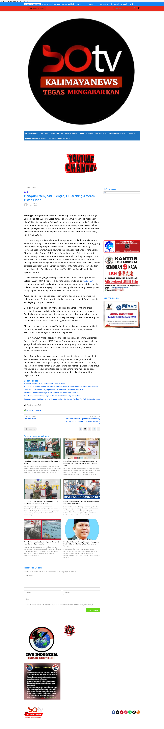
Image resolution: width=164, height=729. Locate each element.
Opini (26, 192)
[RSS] (138, 712)
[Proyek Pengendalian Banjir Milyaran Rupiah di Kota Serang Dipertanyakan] (42, 529)
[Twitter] (117, 712)
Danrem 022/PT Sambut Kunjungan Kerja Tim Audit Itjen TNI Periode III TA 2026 (53, 390)
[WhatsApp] (130, 712)
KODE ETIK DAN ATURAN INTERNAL (64, 133)
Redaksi (132, 133)
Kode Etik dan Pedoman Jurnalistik (93, 133)
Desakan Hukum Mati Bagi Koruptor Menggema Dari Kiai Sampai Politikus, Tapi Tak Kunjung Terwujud (62, 399)
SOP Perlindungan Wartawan (59, 138)
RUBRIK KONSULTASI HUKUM (35, 138)
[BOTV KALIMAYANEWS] (82, 71)
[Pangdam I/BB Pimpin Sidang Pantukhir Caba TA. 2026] (42, 448)
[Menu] (25, 8)
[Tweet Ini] (85, 429)
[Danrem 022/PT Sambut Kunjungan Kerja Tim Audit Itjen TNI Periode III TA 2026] (42, 489)
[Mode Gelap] (139, 8)
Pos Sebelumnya (30, 417)
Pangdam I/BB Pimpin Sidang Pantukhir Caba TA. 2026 (44, 383)
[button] (134, 8)
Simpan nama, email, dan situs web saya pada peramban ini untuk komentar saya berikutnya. (59, 605)
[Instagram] (126, 712)
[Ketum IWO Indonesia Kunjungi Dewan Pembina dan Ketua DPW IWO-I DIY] (81, 489)
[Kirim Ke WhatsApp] (98, 429)
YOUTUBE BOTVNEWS (37, 8)
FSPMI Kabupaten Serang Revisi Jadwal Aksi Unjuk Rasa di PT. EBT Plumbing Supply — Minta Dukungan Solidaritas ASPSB (101, 4)
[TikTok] (134, 712)
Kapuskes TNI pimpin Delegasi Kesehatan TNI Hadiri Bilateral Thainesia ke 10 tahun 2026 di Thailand (61, 387)
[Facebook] (113, 712)
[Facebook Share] (80, 429)
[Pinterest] (122, 712)
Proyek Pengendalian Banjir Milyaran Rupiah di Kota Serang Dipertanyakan (52, 396)
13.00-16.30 (88, 281)
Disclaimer (44, 133)
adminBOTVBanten (34, 204)
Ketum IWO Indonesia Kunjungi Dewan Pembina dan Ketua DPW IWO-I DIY (51, 393)
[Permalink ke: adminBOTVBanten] (26, 205)
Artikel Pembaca (31, 133)
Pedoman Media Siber (117, 133)
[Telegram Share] (94, 429)
